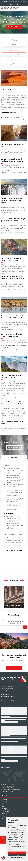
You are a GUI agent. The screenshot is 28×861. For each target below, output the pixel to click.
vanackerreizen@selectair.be (19, 1)
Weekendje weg (6, 815)
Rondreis (4, 801)
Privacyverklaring (5, 841)
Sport (3, 816)
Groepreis (4, 799)
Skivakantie (5, 808)
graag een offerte (14, 26)
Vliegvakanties (5, 811)
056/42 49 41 (5, 1)
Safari (3, 806)
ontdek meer (12, 784)
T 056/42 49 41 (5, 694)
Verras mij (4, 813)
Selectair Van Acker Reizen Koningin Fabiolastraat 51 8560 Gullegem (7, 688)
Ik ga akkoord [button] (16, 852)
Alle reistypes (5, 818)
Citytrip (4, 803)
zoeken (11, 4)
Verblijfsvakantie (6, 810)
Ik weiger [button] (17, 855)
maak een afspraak (14, 668)
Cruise (3, 804)
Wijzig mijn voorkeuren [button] (17, 857)
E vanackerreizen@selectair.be (8, 696)
